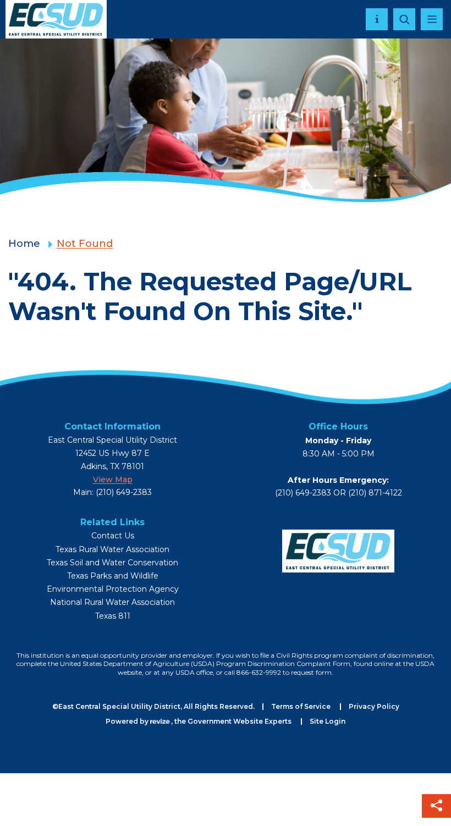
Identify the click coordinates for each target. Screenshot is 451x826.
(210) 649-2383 (303, 493)
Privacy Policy (374, 706)
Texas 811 (112, 616)
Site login (327, 721)
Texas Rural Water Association (112, 549)
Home (24, 244)
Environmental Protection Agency (113, 589)
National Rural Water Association (112, 602)
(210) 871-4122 (375, 493)
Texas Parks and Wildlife (112, 576)
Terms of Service (301, 706)
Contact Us (112, 536)
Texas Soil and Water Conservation (112, 563)
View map (113, 479)
